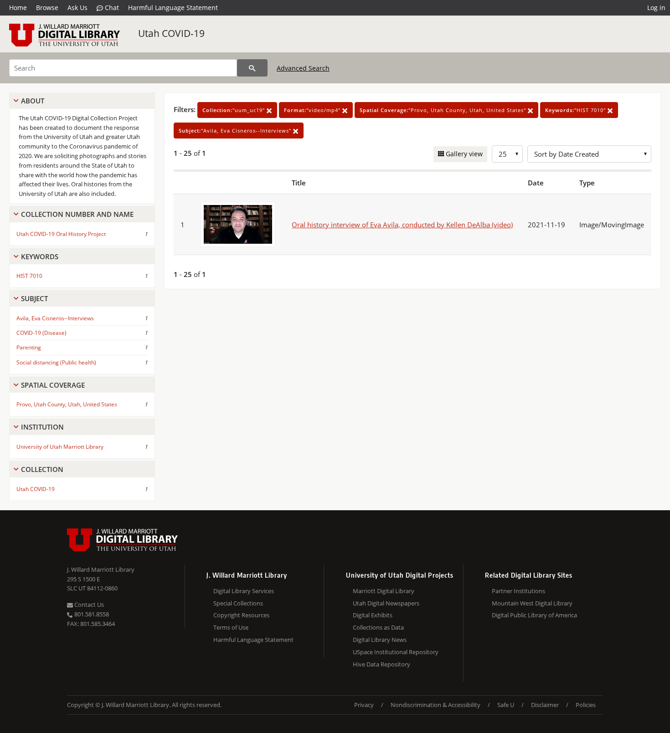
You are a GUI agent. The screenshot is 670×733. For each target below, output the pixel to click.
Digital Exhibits (372, 615)
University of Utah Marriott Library (59, 447)
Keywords (39, 256)
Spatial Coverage (53, 385)
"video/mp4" (313, 110)
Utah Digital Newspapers (386, 603)
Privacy (364, 705)
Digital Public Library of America (534, 615)
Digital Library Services (243, 591)
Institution (42, 426)
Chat (111, 7)
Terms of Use (230, 627)
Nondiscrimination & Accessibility (435, 705)
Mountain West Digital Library (532, 603)
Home (18, 7)
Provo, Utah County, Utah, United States (66, 404)
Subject (34, 298)
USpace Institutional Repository (395, 652)
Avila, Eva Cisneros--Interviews (55, 318)
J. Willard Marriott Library (100, 569)
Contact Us (88, 604)
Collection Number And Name (77, 214)
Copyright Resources (241, 615)
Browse (47, 7)
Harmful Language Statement (173, 7)
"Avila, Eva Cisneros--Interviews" (236, 130)
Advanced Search (303, 68)
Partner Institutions (518, 591)
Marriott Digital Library (383, 591)
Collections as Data (378, 627)
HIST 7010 (29, 276)
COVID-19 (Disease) (41, 333)
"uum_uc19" (234, 110)
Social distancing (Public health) (56, 362)
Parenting (28, 347)
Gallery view (463, 153)
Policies (586, 705)
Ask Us (77, 7)
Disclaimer (545, 705)
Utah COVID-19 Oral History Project (61, 234)
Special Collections (238, 603)
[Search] (252, 68)
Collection (42, 469)
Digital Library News (380, 640)
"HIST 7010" (576, 110)
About (32, 100)
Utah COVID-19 (171, 33)
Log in (656, 7)
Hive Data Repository (381, 664)
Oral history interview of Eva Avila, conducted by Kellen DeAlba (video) (402, 224)
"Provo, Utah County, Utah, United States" (444, 110)
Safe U (505, 705)
